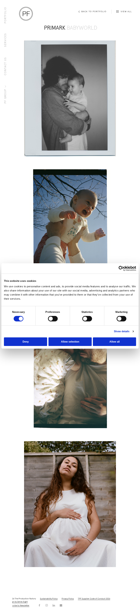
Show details (121, 331)
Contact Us (5, 66)
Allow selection (70, 341)
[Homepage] (26, 14)
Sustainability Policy (49, 599)
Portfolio (5, 15)
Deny (26, 341)
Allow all (114, 341)
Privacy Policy (68, 599)
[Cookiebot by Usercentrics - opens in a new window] (121, 268)
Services (5, 40)
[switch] (53, 318)
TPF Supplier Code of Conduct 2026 (94, 599)
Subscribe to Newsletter (18, 606)
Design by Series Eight (18, 602)
